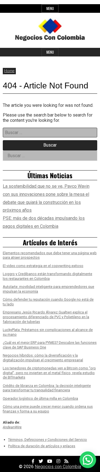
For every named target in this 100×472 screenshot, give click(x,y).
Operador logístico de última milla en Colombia (40, 398)
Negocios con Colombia (58, 466)
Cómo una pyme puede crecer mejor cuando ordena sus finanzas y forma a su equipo (48, 408)
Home (9, 71)
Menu (50, 8)
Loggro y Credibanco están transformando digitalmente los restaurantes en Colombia (47, 276)
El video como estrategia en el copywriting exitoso (43, 266)
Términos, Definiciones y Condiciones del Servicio (47, 440)
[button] (87, 459)
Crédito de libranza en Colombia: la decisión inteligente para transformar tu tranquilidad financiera (47, 388)
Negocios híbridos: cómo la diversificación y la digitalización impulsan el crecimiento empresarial (43, 357)
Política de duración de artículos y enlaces (41, 446)
